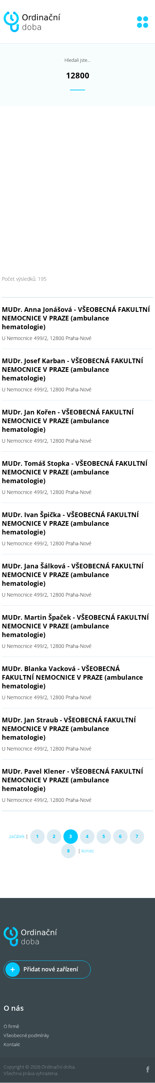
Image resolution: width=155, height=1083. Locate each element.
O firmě (11, 1026)
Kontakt (12, 1044)
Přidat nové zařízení (50, 969)
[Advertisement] (77, 187)
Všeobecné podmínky (26, 1035)
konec (87, 850)
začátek (17, 836)
